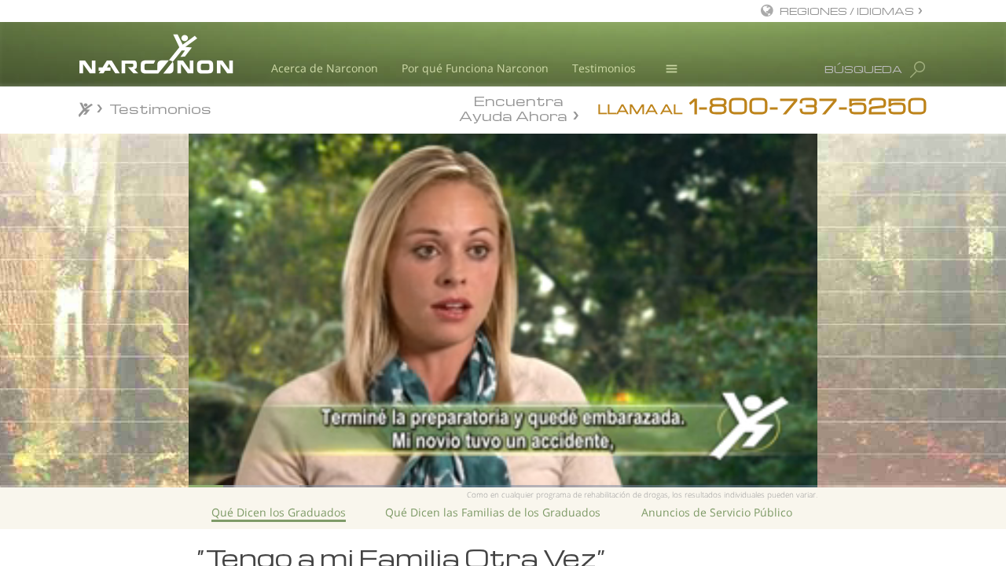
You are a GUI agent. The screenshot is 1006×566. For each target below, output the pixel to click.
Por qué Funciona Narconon (475, 68)
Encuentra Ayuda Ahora (513, 107)
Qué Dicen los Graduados (278, 512)
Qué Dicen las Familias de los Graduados (492, 512)
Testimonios (604, 68)
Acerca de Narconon (324, 68)
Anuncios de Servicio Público (716, 512)
